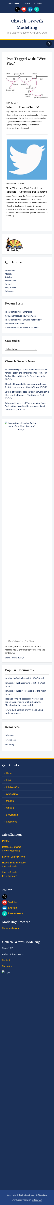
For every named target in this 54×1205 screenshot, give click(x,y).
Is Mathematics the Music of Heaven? (22, 328)
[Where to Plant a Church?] (27, 85)
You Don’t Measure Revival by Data (20, 316)
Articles (8, 277)
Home (9, 773)
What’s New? (14, 3)
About (27, 3)
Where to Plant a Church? (22, 107)
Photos (6, 841)
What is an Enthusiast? (15, 324)
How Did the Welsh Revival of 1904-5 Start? (24, 678)
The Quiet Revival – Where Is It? (19, 312)
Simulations (10, 281)
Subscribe (9, 291)
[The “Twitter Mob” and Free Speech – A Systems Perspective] (27, 159)
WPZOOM (37, 1200)
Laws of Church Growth (13, 856)
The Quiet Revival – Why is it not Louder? (23, 320)
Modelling (9, 744)
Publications (10, 735)
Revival (8, 284)
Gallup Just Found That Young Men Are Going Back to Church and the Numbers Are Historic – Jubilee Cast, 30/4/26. (26, 406)
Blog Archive (10, 287)
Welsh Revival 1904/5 (14, 658)
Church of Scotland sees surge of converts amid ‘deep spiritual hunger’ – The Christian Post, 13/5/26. (27, 395)
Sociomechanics (10, 928)
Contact (38, 3)
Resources (11, 821)
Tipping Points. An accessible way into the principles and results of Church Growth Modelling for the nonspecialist (24, 702)
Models (8, 274)
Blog (8, 780)
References (10, 740)
